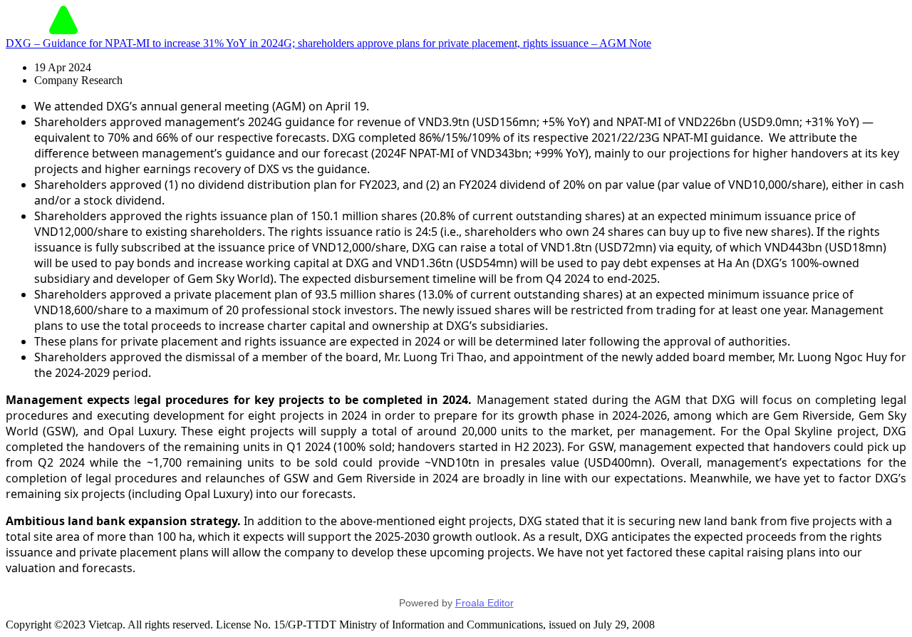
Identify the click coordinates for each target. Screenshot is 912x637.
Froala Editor (484, 602)
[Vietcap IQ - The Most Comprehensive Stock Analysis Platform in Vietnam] (63, 30)
